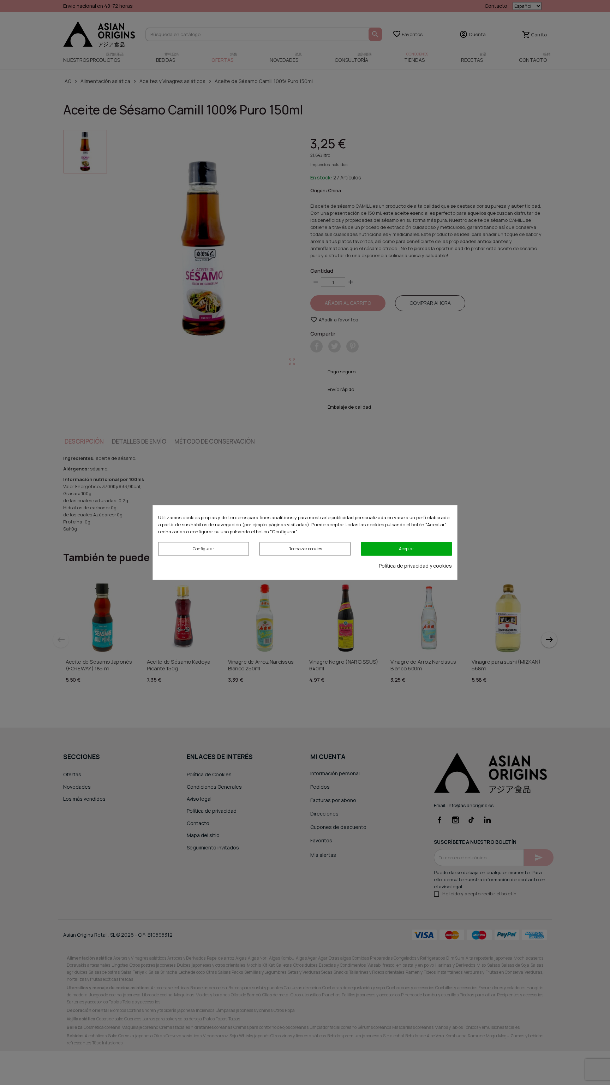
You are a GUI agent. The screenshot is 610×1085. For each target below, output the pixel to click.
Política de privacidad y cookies (415, 565)
